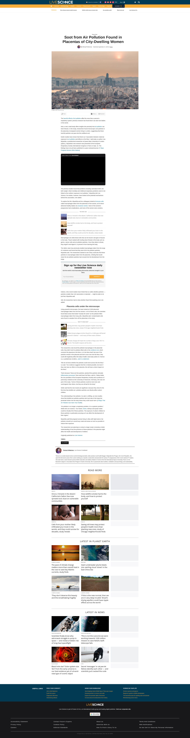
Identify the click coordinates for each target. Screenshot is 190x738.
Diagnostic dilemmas (52, 695)
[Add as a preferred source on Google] (95, 714)
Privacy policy (16, 724)
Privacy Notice (65, 282)
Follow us (94, 113)
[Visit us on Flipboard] (110, 2)
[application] (83, 169)
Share (64, 113)
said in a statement (83, 359)
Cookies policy (59, 724)
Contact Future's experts (63, 721)
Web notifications (145, 724)
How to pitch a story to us (106, 727)
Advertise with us (103, 724)
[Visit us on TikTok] (113, 2)
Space (94, 6)
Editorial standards (61, 727)
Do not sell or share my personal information (156, 727)
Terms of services (80, 280)
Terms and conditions (147, 721)
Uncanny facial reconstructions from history (96, 697)
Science (79, 6)
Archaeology (64, 6)
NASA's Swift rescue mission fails (90, 10)
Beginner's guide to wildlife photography (133, 693)
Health (72, 6)
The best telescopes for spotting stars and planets (136, 695)
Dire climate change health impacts (68, 10)
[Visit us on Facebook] (100, 2)
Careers (13, 727)
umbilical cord (95, 350)
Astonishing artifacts (52, 697)
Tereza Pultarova (87, 47)
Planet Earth (86, 6)
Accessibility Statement (19, 721)
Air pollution (65, 442)
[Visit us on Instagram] (105, 2)
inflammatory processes (68, 375)
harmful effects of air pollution (72, 118)
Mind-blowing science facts (130, 697)
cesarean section (83, 206)
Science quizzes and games (130, 691)
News (111, 47)
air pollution (98, 126)
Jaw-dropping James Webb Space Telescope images (99, 691)
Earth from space (51, 693)
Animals (56, 6)
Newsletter (102, 113)
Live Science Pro (133, 10)
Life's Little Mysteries (52, 691)
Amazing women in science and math (94, 693)
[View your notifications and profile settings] (135, 2)
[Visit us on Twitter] (103, 2)
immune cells (100, 201)
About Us (99, 721)
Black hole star (120, 10)
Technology (101, 6)
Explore (109, 6)
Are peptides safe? (107, 10)
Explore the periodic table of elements (95, 695)
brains (85, 408)
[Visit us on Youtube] (108, 2)
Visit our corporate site (123, 709)
